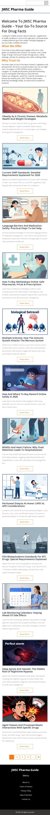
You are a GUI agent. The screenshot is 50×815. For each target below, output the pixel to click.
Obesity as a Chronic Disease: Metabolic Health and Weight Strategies (25, 117)
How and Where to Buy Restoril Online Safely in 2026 (24, 395)
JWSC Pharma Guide (18, 9)
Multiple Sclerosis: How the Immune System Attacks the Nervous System (23, 339)
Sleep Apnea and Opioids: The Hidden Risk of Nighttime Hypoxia (23, 670)
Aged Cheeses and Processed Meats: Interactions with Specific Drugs (22, 726)
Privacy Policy (26, 791)
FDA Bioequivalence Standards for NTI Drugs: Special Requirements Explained (24, 558)
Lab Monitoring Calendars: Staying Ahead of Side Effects (22, 614)
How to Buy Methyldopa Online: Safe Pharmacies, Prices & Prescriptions (23, 283)
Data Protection (26, 795)
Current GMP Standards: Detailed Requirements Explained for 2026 (21, 173)
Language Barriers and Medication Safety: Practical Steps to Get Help (22, 227)
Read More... (25, 138)
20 (38, 757)
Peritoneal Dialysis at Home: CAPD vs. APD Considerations (23, 504)
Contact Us (26, 799)
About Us (25, 782)
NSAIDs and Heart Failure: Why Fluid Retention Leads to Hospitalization (23, 448)
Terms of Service (26, 786)
